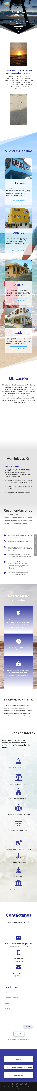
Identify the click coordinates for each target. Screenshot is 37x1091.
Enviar (28, 1027)
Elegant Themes (17, 1087)
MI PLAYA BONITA (18, 13)
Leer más (18, 28)
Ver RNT (18, 1034)
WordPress (18, 1089)
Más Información (18, 200)
